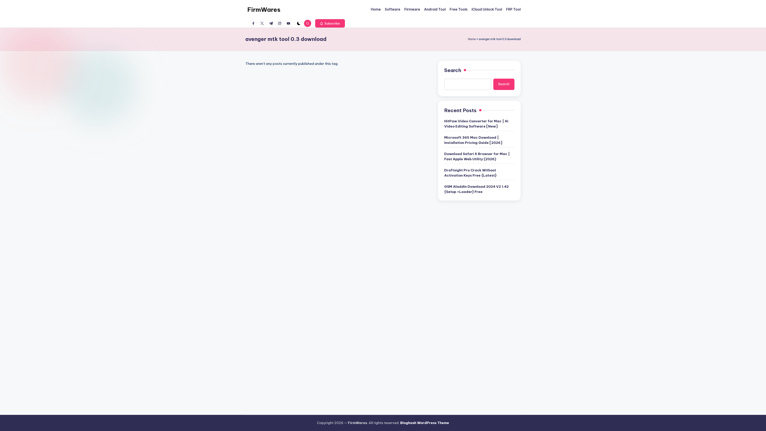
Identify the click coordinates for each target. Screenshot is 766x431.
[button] (330, 23)
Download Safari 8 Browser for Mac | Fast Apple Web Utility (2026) (477, 156)
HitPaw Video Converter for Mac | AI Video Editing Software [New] (476, 124)
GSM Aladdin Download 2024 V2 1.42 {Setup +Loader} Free (476, 189)
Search (452, 70)
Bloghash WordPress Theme (424, 423)
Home (472, 39)
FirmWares (263, 9)
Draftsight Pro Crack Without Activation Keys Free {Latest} (470, 173)
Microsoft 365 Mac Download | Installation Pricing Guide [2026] (473, 140)
